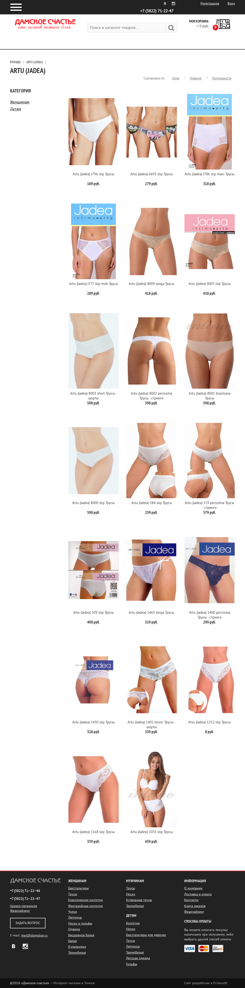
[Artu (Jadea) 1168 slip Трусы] (93, 789)
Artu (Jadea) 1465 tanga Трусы (151, 613)
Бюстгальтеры (78, 888)
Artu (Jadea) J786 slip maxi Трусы (209, 174)
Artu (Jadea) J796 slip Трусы (93, 174)
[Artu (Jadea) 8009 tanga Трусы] (151, 241)
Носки (130, 894)
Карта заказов (195, 906)
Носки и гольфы (80, 923)
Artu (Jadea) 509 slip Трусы (93, 613)
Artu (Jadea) (34, 62)
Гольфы (131, 964)
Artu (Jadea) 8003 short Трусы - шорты (93, 396)
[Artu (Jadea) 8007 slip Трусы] (209, 241)
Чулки (72, 912)
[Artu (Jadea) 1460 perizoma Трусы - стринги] (209, 570)
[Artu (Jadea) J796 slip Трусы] (93, 132)
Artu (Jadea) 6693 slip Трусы (151, 174)
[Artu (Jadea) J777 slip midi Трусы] (93, 241)
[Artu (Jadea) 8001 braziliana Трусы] (209, 351)
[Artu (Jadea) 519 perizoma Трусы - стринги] (209, 461)
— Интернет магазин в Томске (52, 983)
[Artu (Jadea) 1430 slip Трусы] (93, 680)
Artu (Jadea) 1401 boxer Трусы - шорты (151, 724)
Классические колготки (85, 900)
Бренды (15, 62)
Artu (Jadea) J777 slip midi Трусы (93, 284)
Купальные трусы (139, 900)
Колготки (133, 923)
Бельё (72, 941)
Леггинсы (75, 917)
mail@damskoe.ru (34, 935)
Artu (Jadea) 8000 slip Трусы (93, 503)
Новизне (196, 78)
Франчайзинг (20, 911)
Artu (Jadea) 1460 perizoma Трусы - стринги (209, 615)
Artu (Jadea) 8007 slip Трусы (210, 284)
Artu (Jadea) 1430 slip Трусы (93, 722)
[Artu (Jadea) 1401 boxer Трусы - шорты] (151, 680)
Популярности (221, 78)
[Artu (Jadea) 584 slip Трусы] (151, 461)
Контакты (191, 900)
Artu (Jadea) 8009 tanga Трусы (151, 284)
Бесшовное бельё (81, 935)
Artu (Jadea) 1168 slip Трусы (93, 832)
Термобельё (77, 952)
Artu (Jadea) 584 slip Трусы (151, 503)
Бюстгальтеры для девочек (146, 935)
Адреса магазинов (23, 906)
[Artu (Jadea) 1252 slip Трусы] (209, 680)
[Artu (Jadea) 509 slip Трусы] (93, 570)
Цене (175, 78)
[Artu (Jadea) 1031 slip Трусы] (151, 789)
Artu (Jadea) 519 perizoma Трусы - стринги (209, 505)
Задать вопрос (27, 923)
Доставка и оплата (198, 894)
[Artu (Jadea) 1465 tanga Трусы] (151, 570)
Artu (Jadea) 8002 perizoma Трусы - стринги (151, 396)
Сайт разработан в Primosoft (205, 983)
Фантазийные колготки (85, 906)
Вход (231, 3)
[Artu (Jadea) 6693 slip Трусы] (151, 132)
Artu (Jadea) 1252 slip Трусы (209, 722)
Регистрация (209, 3)
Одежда (74, 929)
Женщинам (19, 102)
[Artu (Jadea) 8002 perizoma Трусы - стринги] (151, 351)
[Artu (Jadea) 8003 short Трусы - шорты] (93, 351)
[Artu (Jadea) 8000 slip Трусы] (93, 461)
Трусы (72, 894)
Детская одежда (138, 958)
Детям (15, 109)
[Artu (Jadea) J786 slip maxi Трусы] (209, 132)
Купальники (77, 946)
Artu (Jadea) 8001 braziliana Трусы (209, 396)
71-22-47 (156, 11)
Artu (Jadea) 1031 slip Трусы (151, 832)
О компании (193, 888)
